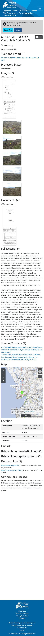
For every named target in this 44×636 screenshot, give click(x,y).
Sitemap (22, 618)
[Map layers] (3, 370)
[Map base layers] (3, 374)
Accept (18, 30)
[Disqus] (22, 520)
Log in (22, 630)
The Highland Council (28, 634)
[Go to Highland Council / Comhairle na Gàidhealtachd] (9, 4)
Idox (26, 623)
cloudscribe (23, 628)
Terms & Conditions (22, 613)
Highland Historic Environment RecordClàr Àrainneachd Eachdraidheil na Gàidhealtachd (20, 13)
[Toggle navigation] (40, 9)
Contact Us (22, 611)
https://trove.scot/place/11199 (11, 470)
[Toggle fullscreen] (40, 369)
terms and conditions (29, 411)
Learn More (8, 30)
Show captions (8, 77)
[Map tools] (3, 381)
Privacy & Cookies (22, 616)
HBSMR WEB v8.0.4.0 (26, 625)
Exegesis (19, 623)
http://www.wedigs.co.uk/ (10, 465)
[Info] (3, 377)
